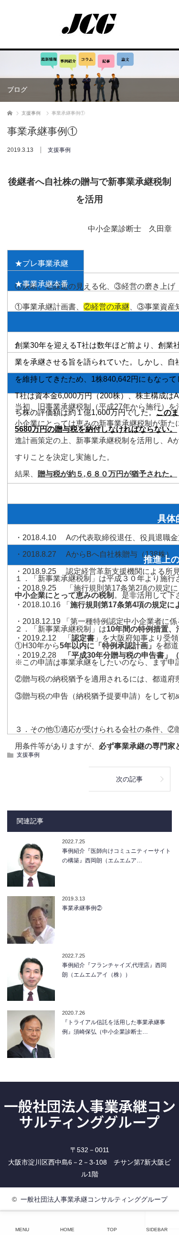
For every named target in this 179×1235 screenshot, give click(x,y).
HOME (67, 1229)
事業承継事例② (82, 908)
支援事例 (59, 150)
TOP (112, 1229)
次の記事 (129, 779)
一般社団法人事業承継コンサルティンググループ (90, 1113)
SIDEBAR (157, 1229)
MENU (22, 1229)
